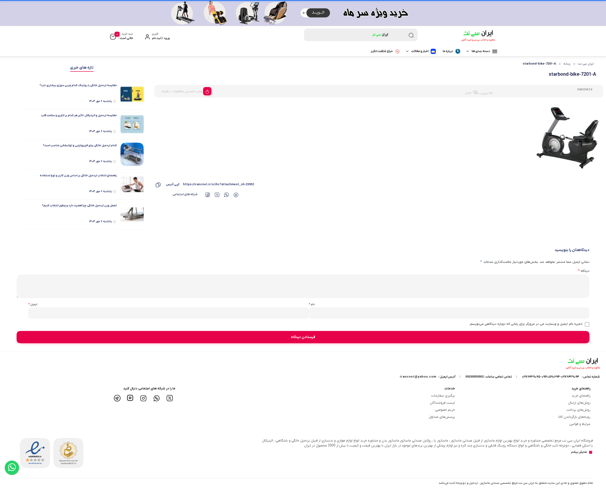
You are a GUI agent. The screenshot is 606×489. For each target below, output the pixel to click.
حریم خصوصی (445, 410)
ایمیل (32, 304)
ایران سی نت (586, 64)
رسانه (566, 64)
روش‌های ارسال (579, 403)
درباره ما (448, 51)
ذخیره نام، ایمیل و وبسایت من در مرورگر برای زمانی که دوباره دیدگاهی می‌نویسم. (525, 324)
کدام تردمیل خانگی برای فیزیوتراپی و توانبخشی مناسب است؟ (80, 145)
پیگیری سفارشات (443, 395)
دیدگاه (583, 271)
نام (312, 304)
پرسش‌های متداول (442, 417)
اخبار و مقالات (419, 51)
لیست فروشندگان (442, 403)
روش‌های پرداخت (578, 410)
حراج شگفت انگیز (382, 51)
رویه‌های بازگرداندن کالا (574, 417)
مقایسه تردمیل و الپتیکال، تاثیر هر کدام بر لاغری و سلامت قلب (79, 115)
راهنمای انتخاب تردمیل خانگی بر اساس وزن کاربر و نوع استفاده (78, 175)
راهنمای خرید (581, 395)
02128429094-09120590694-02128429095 (550, 377)
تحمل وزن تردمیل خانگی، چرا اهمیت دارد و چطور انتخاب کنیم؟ (79, 205)
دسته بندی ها (481, 51)
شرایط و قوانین (579, 424)
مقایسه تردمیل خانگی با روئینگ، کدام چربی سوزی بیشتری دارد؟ (78, 85)
